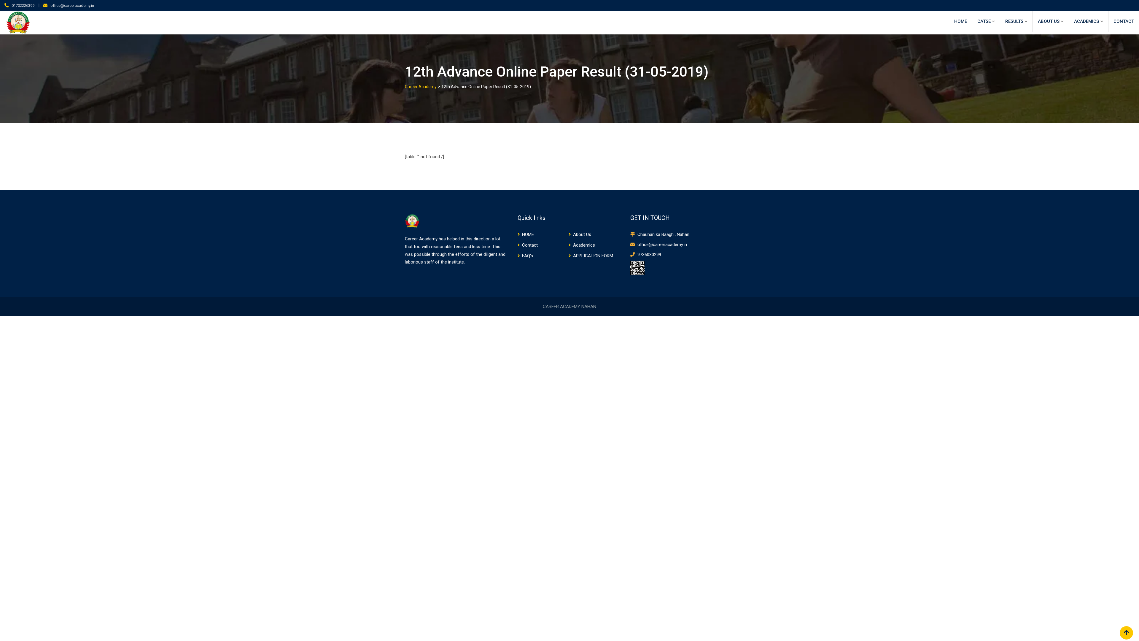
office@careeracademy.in (72, 5)
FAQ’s (527, 255)
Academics (1086, 21)
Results (1014, 21)
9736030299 (648, 254)
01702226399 (23, 5)
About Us (1049, 21)
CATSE (984, 21)
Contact (1123, 21)
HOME (960, 21)
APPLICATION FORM (593, 255)
